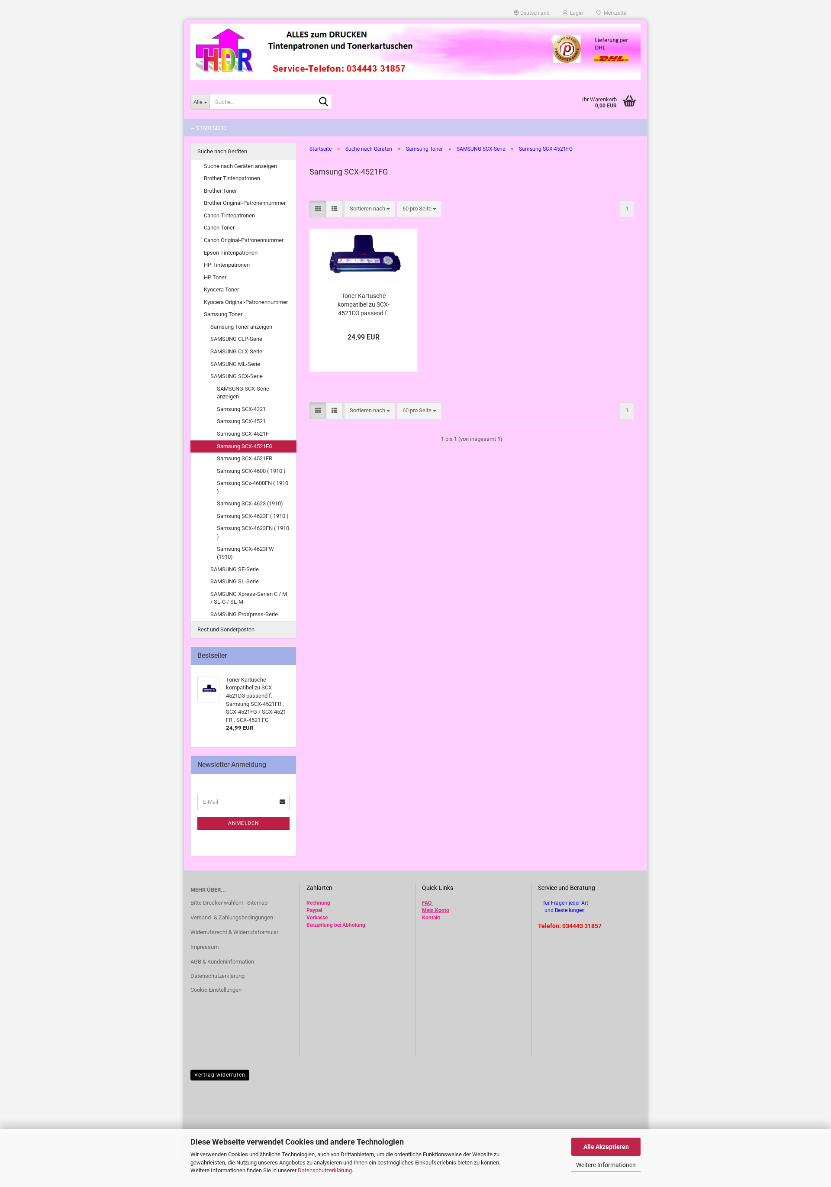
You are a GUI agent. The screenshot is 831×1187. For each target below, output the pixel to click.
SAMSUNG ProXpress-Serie (244, 614)
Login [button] (575, 13)
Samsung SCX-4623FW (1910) (245, 553)
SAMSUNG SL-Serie (234, 581)
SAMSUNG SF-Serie (234, 569)
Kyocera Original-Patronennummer (246, 302)
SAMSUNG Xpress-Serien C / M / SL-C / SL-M (248, 598)
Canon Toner (219, 227)
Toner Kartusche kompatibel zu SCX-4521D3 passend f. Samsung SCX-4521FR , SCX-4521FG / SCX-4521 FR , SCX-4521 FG (363, 304)
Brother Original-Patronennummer (245, 203)
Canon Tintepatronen (229, 215)
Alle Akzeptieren (606, 1146)
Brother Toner (220, 191)
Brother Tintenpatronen (232, 178)
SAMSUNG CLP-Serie (236, 339)
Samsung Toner (223, 314)
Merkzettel (614, 13)
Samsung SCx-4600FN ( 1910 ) (252, 487)
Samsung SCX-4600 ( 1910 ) (251, 471)
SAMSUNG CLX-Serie (236, 351)
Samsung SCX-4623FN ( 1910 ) (253, 532)
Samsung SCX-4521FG (245, 446)
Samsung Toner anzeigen (241, 326)
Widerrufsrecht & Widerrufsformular (234, 932)
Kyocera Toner (221, 289)
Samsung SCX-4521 (241, 421)
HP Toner (215, 277)
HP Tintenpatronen (227, 265)
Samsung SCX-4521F (243, 433)
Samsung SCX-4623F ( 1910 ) (253, 516)
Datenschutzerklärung (325, 1170)
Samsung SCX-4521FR (244, 458)
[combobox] (370, 209)
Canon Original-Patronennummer (243, 240)
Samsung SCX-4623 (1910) (250, 503)
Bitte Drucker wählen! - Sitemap (228, 902)
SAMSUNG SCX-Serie (236, 376)
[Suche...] (324, 102)
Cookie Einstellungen (216, 989)
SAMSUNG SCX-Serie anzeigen (243, 392)
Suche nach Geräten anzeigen (240, 166)
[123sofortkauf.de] (415, 51)
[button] (531, 12)
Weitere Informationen (606, 1164)
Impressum (204, 947)
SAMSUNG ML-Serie (235, 364)
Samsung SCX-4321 (241, 409)
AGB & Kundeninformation (222, 961)
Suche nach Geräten (222, 151)
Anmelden (243, 823)
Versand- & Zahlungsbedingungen (231, 917)
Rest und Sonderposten (225, 629)
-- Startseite (209, 128)
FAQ (427, 903)
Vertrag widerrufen (219, 1075)
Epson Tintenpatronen (231, 252)
